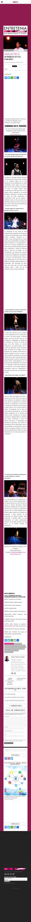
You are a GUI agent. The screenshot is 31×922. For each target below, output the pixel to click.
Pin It (6, 69)
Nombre (6, 727)
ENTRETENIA (23, 647)
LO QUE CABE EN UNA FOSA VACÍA (14, 700)
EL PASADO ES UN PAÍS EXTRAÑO (9, 682)
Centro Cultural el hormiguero (18, 645)
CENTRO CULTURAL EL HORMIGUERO (12, 54)
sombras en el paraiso (9, 650)
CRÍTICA (17, 54)
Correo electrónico (8, 730)
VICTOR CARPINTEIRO (9, 652)
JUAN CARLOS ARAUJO (9, 648)
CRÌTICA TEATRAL (12, 647)
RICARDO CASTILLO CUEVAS (19, 648)
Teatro (16, 650)
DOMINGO (18, 647)
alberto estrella (17, 643)
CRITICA (6, 647)
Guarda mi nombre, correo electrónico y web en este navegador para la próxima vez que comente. (15, 740)
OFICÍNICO (20, 680)
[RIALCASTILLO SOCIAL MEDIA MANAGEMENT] (15, 795)
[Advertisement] (15, 14)
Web (5, 734)
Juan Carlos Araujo (10, 62)
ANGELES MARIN (8, 645)
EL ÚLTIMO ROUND (9, 694)
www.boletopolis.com (10, 626)
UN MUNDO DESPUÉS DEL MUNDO (14, 697)
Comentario (7, 716)
